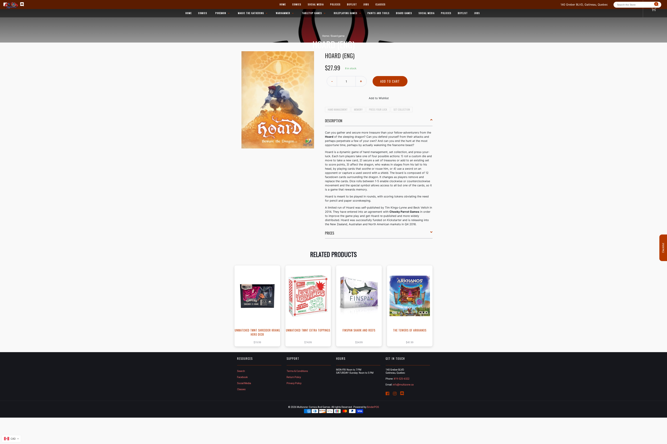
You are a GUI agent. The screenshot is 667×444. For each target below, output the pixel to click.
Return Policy (294, 377)
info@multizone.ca (403, 384)
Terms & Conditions (297, 371)
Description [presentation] (333, 120)
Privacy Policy (294, 383)
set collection (401, 109)
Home (325, 36)
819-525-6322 (401, 378)
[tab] (379, 122)
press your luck (378, 109)
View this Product (259, 306)
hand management (338, 109)
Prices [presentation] (329, 233)
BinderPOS (373, 407)
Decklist (663, 248)
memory (358, 109)
